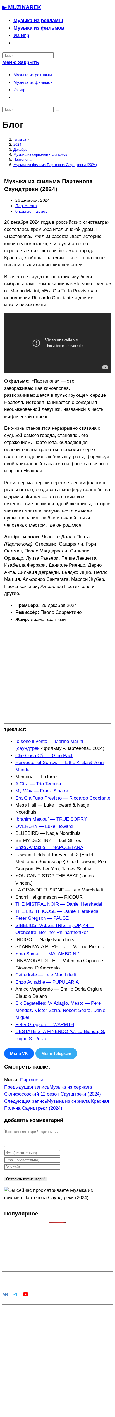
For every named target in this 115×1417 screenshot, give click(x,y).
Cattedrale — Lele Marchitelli (45, 975)
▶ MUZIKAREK (21, 7)
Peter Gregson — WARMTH (44, 1024)
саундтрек (28, 748)
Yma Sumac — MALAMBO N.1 (47, 953)
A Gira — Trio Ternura (38, 784)
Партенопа (26, 205)
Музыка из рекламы (32, 74)
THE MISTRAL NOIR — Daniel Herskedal (58, 904)
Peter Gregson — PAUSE (42, 918)
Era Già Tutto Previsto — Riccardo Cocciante (62, 798)
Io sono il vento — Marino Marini (49, 741)
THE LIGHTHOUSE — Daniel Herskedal (57, 911)
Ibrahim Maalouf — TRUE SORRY (51, 819)
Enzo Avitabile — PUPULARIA (47, 982)
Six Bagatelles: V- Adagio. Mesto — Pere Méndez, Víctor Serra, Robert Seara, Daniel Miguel (60, 1010)
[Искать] (57, 110)
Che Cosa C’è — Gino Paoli (44, 755)
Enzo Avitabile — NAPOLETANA (49, 847)
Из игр (19, 89)
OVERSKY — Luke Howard (44, 826)
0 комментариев (31, 211)
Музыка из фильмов (32, 82)
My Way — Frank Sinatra (41, 790)
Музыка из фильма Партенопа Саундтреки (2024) (55, 165)
